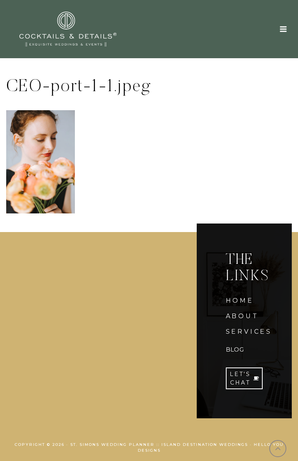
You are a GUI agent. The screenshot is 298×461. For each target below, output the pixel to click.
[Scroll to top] (278, 449)
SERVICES (249, 331)
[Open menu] (283, 29)
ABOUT (242, 316)
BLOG (235, 349)
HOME (240, 300)
